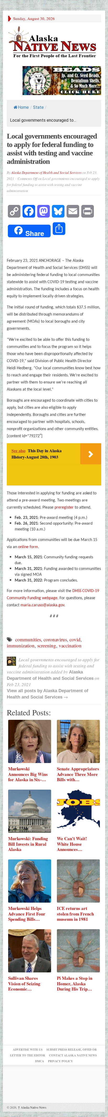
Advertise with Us (27, 1049)
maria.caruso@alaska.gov (42, 605)
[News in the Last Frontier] (54, 43)
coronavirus (55, 639)
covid (74, 639)
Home (23, 107)
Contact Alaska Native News (73, 1055)
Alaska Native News (32, 1107)
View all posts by (25, 690)
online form (28, 547)
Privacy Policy (60, 1061)
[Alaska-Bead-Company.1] (62, 80)
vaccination (70, 645)
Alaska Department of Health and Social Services (46, 172)
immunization (21, 645)
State (38, 107)
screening (46, 645)
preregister (64, 507)
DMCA (39, 1061)
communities (28, 639)
